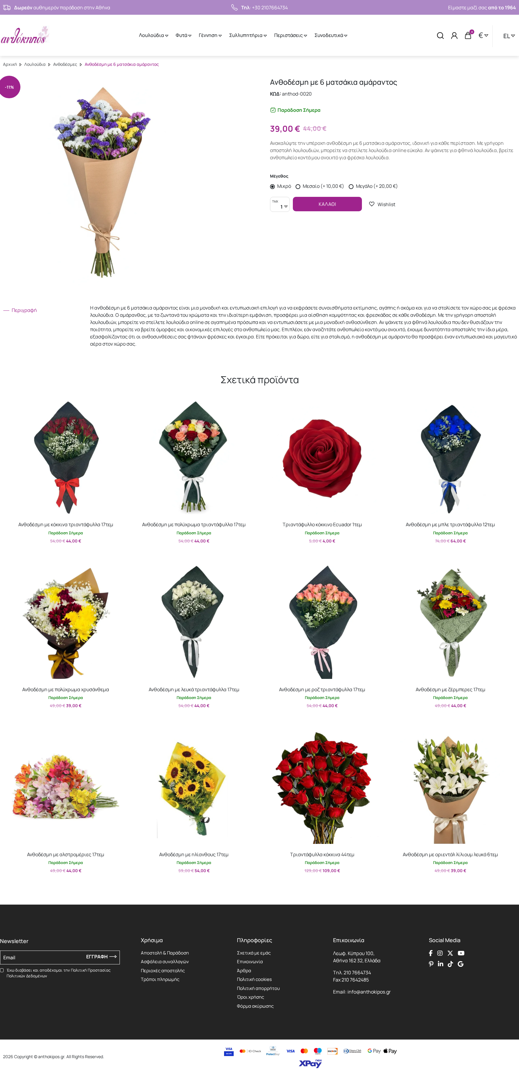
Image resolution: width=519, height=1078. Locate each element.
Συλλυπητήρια (246, 35)
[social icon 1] (431, 953)
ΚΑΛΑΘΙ (327, 204)
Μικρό (283, 186)
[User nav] (454, 35)
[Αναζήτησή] (440, 35)
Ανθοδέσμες (65, 64)
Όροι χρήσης (250, 997)
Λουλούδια (152, 35)
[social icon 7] (450, 964)
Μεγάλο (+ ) (376, 186)
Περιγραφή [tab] (24, 310)
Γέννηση (208, 35)
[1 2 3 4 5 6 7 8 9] (280, 207)
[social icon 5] (431, 964)
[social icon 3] (450, 953)
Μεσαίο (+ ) (323, 186)
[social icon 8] (460, 964)
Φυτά (182, 35)
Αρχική (10, 64)
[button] (382, 204)
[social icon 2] (440, 953)
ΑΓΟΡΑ (60, 554)
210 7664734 (357, 972)
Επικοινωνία (250, 961)
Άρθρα (244, 970)
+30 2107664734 (270, 7)
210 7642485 (355, 979)
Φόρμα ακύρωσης (255, 1006)
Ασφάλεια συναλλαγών (165, 961)
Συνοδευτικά (329, 35)
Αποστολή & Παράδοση (165, 953)
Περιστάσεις (289, 35)
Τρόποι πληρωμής (160, 979)
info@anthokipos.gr (369, 991)
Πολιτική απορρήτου (258, 988)
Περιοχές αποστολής (163, 970)
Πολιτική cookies (254, 979)
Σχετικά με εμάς (254, 953)
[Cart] (468, 35)
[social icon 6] (440, 964)
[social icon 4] (461, 953)
